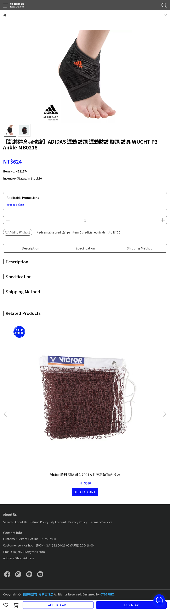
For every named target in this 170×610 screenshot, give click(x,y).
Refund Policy (38, 522)
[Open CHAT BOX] (159, 600)
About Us (21, 522)
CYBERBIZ (107, 594)
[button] (164, 414)
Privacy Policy (77, 522)
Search (8, 522)
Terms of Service (100, 522)
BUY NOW (131, 605)
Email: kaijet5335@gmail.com (24, 552)
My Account (58, 522)
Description (30, 248)
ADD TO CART (58, 605)
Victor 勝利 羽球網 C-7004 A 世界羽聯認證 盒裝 (85, 474)
